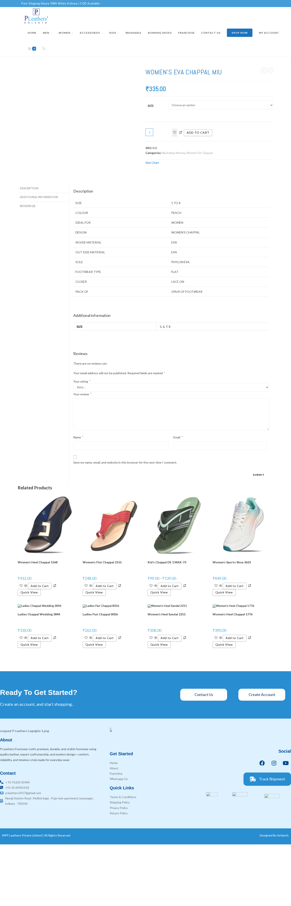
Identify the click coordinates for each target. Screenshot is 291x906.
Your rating (81, 381)
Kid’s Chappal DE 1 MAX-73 (167, 562)
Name (78, 437)
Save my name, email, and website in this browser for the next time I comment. (125, 462)
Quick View (29, 592)
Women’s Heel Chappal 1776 (232, 614)
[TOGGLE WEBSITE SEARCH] (44, 49)
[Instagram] (274, 763)
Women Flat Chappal (199, 153)
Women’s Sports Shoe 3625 (232, 562)
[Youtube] (285, 763)
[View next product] (270, 70)
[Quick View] (26, 586)
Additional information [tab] (39, 197)
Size (151, 105)
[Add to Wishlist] (174, 132)
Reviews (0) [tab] (27, 206)
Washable (168, 153)
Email (178, 437)
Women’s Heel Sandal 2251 (167, 614)
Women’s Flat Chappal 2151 (102, 562)
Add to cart (198, 132)
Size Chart (152, 162)
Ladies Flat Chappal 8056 (100, 614)
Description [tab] (29, 188)
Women (180, 153)
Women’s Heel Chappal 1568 (38, 562)
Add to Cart (40, 586)
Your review (82, 394)
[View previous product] (264, 70)
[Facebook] (262, 763)
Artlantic (283, 835)
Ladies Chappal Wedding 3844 (39, 614)
